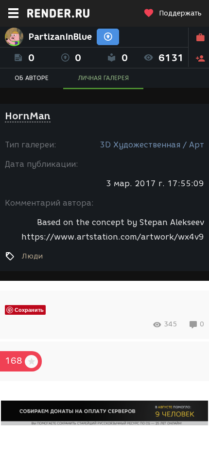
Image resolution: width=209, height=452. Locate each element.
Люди (32, 256)
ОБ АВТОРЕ (32, 77)
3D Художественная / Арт (152, 144)
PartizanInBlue (60, 37)
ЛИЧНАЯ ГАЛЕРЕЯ (103, 77)
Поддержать (180, 13)
